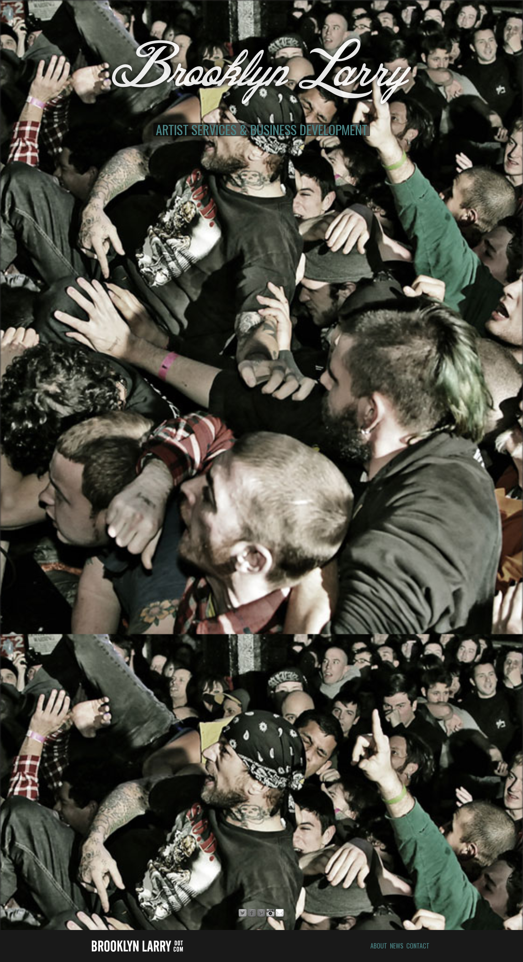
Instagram (270, 913)
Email (279, 913)
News (396, 945)
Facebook (252, 913)
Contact (417, 945)
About (378, 945)
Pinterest (261, 913)
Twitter (242, 913)
